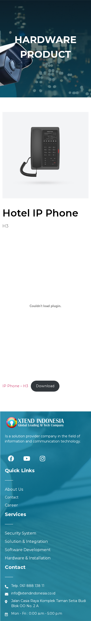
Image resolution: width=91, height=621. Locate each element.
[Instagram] (42, 458)
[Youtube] (27, 458)
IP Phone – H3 (15, 386)
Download (45, 386)
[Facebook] (11, 458)
